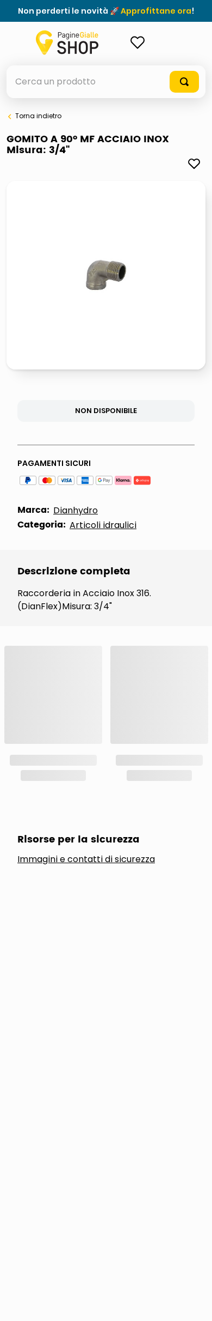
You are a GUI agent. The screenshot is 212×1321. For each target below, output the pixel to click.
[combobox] (106, 81)
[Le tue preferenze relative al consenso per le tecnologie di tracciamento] (193, 1302)
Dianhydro (75, 510)
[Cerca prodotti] (184, 82)
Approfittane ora (156, 10)
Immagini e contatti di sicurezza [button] (86, 859)
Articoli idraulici (103, 525)
